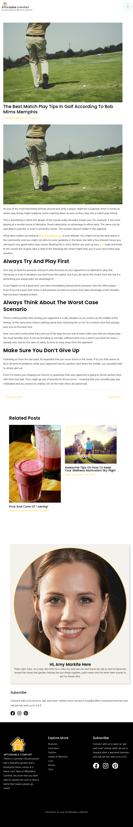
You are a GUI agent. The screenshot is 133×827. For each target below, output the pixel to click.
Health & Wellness (15, 118)
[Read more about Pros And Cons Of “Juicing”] (35, 463)
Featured (13, 510)
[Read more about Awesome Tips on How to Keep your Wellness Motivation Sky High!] (91, 444)
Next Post (115, 397)
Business (52, 744)
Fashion (52, 752)
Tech (50, 769)
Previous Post (13, 397)
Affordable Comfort (15, 7)
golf (102, 244)
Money (51, 765)
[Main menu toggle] (127, 6)
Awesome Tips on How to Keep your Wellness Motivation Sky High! (90, 468)
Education (53, 748)
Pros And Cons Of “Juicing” (29, 506)
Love (50, 761)
